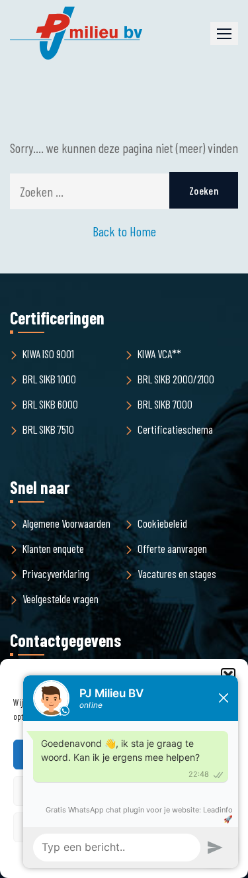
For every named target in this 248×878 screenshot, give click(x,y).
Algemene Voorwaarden (66, 523)
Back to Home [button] (124, 231)
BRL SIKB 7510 (48, 429)
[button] (224, 33)
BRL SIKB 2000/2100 (176, 378)
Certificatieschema (175, 429)
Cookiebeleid (162, 523)
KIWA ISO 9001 (48, 353)
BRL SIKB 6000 (50, 404)
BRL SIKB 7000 (165, 404)
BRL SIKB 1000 (49, 378)
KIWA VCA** (159, 353)
